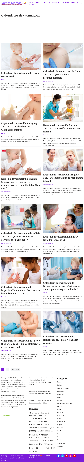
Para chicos (60, 428)
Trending (60, 437)
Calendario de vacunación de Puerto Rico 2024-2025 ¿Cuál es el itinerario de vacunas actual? (21, 343)
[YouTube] (74, 455)
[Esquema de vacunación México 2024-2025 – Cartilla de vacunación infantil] (63, 108)
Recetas (42, 444)
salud (48, 447)
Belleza (45, 403)
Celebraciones (34, 421)
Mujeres (59, 425)
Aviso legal (4, 456)
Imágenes (51, 427)
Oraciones (33, 441)
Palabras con (42, 440)
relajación (50, 444)
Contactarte (12, 456)
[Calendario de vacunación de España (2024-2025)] (21, 56)
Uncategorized (61, 440)
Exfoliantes (32, 427)
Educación (40, 424)
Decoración (60, 391)
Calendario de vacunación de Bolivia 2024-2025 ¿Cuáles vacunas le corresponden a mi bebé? (20, 236)
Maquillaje (35, 434)
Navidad (46, 438)
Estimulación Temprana (36, 394)
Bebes (3, 79)
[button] (49, 2)
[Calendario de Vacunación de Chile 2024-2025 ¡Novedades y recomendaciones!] (63, 55)
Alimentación (34, 413)
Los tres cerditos (49, 378)
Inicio (31, 2)
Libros (52, 431)
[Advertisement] (42, 30)
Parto (31, 444)
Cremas (33, 424)
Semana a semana (62, 434)
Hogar (59, 409)
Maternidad (60, 415)
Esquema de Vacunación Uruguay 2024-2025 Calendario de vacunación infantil (63, 177)
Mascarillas (46, 434)
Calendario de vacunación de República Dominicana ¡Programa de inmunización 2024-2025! (21, 290)
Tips (53, 447)
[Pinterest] (66, 455)
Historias (44, 428)
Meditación (32, 438)
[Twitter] (62, 455)
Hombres (60, 412)
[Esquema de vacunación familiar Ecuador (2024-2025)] (63, 218)
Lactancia (48, 394)
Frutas (38, 427)
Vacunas (33, 451)
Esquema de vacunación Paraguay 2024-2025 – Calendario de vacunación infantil (19, 126)
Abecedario (42, 382)
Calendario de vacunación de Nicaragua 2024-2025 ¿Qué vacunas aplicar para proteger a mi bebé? (62, 286)
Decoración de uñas (35, 403)
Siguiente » (15, 369)
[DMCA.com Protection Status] (5, 416)
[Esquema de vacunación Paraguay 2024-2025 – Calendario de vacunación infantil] (21, 107)
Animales (44, 416)
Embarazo (60, 400)
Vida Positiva (61, 443)
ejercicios (47, 424)
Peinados (36, 444)
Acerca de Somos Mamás (16, 458)
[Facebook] (58, 455)
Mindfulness (39, 438)
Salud (59, 431)
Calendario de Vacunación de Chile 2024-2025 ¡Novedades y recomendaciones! (61, 74)
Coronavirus (44, 421)
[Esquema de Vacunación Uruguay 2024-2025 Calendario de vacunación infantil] (63, 160)
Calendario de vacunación (38, 418)
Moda (49, 400)
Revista (3, 460)
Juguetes (38, 431)
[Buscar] (81, 3)
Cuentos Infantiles (63, 388)
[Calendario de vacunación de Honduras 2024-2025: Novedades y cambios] (63, 322)
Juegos (32, 430)
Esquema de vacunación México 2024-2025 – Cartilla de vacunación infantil (62, 128)
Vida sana (50, 81)
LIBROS (31, 4)
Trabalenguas (33, 382)
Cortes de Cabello (40, 400)
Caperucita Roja (35, 380)
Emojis (43, 380)
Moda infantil (61, 422)
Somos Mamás (20, 378)
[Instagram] (70, 455)
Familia (59, 406)
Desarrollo (60, 394)
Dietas (59, 397)
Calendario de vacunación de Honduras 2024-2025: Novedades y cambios (61, 339)
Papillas (50, 441)
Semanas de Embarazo (44, 391)
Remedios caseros (37, 447)
